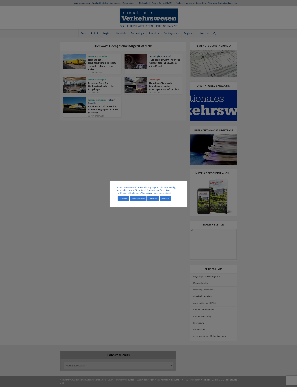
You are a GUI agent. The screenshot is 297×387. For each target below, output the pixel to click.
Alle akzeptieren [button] (138, 198)
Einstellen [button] (153, 198)
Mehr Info (165, 198)
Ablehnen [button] (123, 198)
